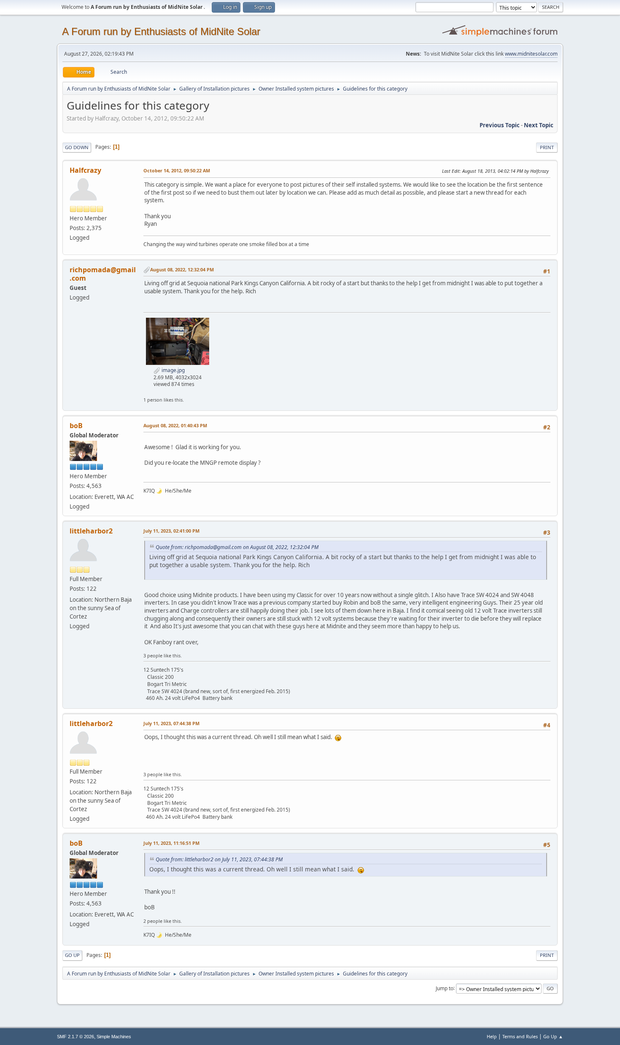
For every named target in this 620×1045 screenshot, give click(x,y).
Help (492, 1036)
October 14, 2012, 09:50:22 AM (176, 170)
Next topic (538, 125)
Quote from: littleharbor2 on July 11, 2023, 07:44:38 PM (219, 859)
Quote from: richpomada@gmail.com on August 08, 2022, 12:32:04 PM (237, 547)
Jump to (444, 987)
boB (76, 425)
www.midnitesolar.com (531, 53)
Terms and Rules (520, 1036)
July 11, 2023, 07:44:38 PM (171, 723)
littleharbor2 (91, 531)
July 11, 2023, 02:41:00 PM (171, 531)
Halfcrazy (85, 170)
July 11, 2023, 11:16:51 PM (171, 843)
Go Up (72, 955)
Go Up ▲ (553, 1036)
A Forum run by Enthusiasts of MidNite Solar (161, 31)
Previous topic (500, 125)
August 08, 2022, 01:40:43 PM (175, 425)
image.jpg (172, 370)
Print (547, 147)
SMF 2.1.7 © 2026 (75, 1036)
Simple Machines (114, 1036)
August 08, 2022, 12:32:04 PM (182, 269)
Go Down (77, 147)
